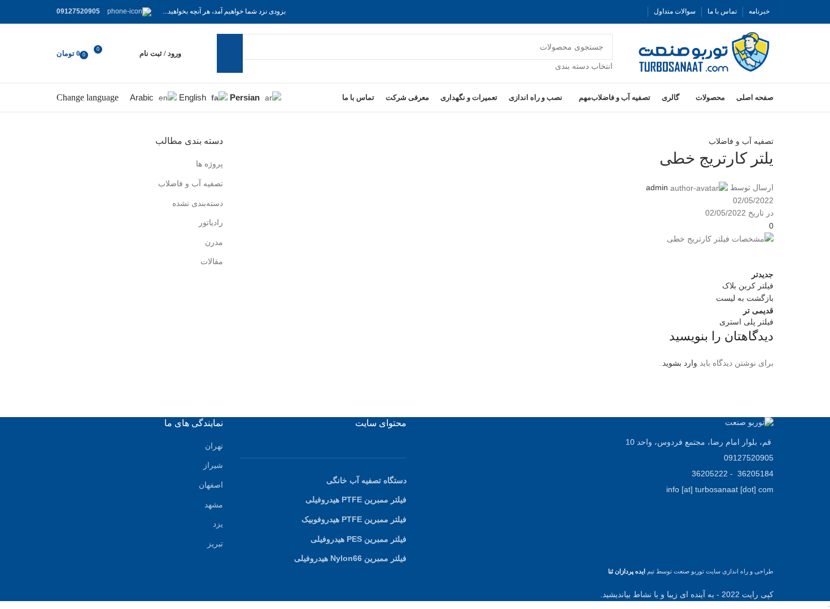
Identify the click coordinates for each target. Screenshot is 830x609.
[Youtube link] (594, 11)
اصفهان (211, 484)
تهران (214, 445)
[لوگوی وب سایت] (704, 52)
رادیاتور (211, 222)
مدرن (214, 242)
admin (657, 187)
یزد (218, 523)
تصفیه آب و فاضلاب (741, 141)
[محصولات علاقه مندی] (123, 53)
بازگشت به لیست (745, 298)
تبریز (215, 543)
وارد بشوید (679, 362)
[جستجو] (230, 53)
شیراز (213, 465)
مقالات (211, 261)
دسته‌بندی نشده (197, 203)
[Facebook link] (635, 11)
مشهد (213, 504)
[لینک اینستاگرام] (608, 11)
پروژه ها (209, 163)
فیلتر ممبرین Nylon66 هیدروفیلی (350, 558)
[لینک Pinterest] (581, 11)
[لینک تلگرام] (649, 257)
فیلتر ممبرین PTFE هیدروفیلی (356, 499)
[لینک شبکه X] (621, 11)
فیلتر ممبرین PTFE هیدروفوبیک (354, 519)
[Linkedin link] (677, 257)
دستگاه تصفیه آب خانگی (366, 480)
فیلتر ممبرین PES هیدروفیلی (359, 539)
